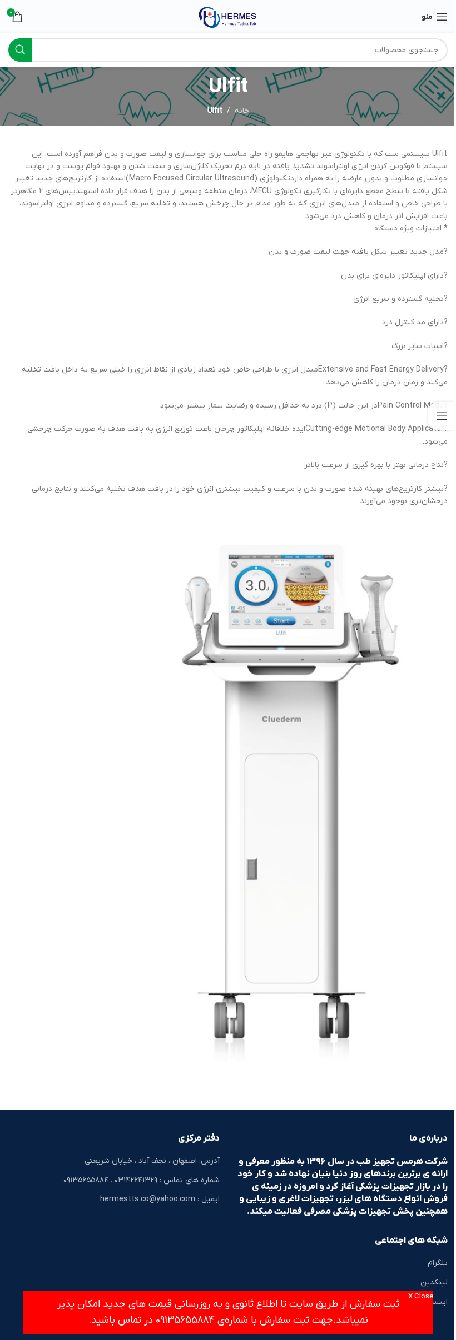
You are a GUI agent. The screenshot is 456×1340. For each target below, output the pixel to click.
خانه (242, 111)
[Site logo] (227, 16)
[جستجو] (20, 50)
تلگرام (438, 1263)
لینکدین (434, 1282)
